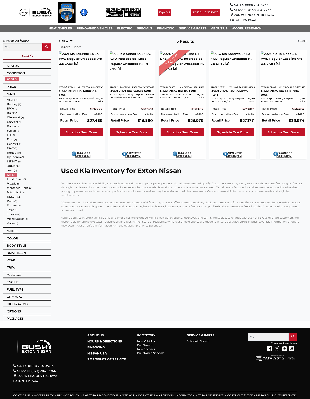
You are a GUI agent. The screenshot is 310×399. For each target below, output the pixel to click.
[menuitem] (28, 79)
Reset (26, 56)
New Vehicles (146, 341)
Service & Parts (201, 335)
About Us (95, 335)
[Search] (46, 47)
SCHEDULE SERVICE (205, 12)
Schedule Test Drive (81, 132)
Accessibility (44, 395)
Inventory (146, 335)
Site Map (128, 395)
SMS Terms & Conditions (101, 395)
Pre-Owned (144, 345)
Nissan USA (97, 353)
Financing (96, 347)
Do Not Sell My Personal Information (166, 395)
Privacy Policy (68, 395)
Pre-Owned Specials (150, 353)
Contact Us (22, 395)
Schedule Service (198, 341)
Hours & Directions (104, 341)
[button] (84, 12)
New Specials (146, 349)
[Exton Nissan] (35, 12)
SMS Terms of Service (106, 359)
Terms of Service (211, 395)
